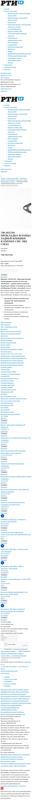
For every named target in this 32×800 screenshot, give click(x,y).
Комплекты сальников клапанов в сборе (13, 398)
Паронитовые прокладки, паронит (12, 349)
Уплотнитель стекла (7, 405)
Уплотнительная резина (8, 389)
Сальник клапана (6, 367)
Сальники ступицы (7, 387)
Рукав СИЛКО (5, 410)
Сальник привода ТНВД (8, 372)
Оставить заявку (6, 73)
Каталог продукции (10, 11)
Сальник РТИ (5, 376)
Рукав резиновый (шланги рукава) (12, 365)
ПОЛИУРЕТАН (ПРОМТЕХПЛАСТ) (19, 54)
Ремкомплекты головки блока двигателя (13, 358)
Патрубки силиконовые (15, 47)
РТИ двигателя (5, 325)
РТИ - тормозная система (9, 327)
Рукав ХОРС (5, 407)
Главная (6, 9)
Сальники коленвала (7, 383)
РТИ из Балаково (6, 322)
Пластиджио (12, 22)
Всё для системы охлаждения (10, 401)
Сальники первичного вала (9, 378)
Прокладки (4, 336)
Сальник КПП (5, 369)
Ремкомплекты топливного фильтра (12, 363)
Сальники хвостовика (8, 385)
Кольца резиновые (7, 340)
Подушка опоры (6, 351)
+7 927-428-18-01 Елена (9, 666)
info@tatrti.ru (5, 77)
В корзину (4, 274)
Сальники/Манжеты (14, 29)
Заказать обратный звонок (9, 671)
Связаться (4, 91)
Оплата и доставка (10, 67)
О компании (8, 65)
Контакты (7, 69)
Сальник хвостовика (7, 380)
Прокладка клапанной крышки (10, 333)
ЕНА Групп (11, 49)
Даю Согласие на (15, 653)
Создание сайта (6, 786)
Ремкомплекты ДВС (7, 392)
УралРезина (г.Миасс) (15, 58)
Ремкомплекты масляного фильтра (12, 360)
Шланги (10, 62)
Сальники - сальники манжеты (10, 374)
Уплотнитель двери (7, 403)
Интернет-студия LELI (18, 786)
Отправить (4, 660)
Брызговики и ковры (14, 60)
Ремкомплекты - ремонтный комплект (13, 356)
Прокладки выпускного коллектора (12, 338)
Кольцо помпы (5, 347)
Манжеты (4, 329)
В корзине (4, 277)
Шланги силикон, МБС (15, 31)
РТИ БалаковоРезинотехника (17, 56)
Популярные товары (7, 412)
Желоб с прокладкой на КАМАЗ (11, 331)
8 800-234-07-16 (6, 75)
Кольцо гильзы (5, 345)
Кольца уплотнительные (8, 342)
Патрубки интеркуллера (8, 396)
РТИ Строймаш (13, 42)
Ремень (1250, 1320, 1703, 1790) (11, 354)
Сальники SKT (12, 45)
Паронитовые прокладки (8, 181)
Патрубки (4, 394)
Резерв (10, 51)
